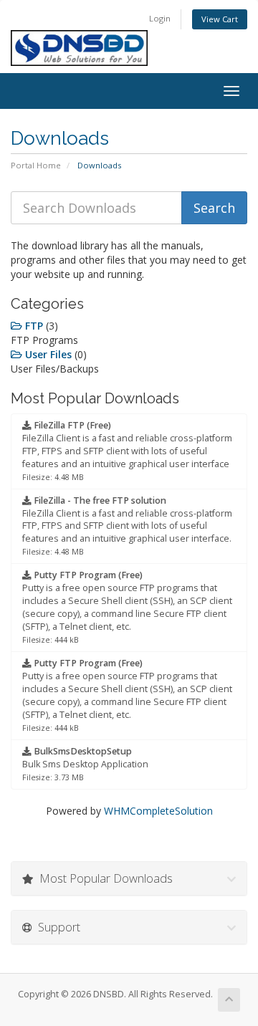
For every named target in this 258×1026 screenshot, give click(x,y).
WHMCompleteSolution (158, 811)
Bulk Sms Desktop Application (85, 763)
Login (160, 18)
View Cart (219, 19)
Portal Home (36, 165)
